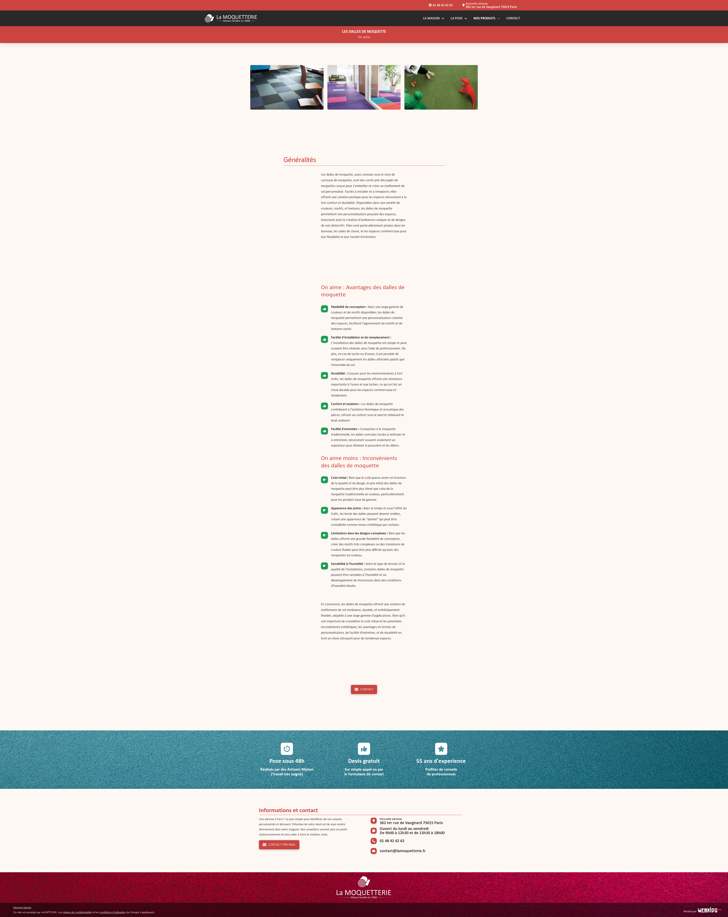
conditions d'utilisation (113, 912)
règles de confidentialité (77, 912)
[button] (287, 87)
